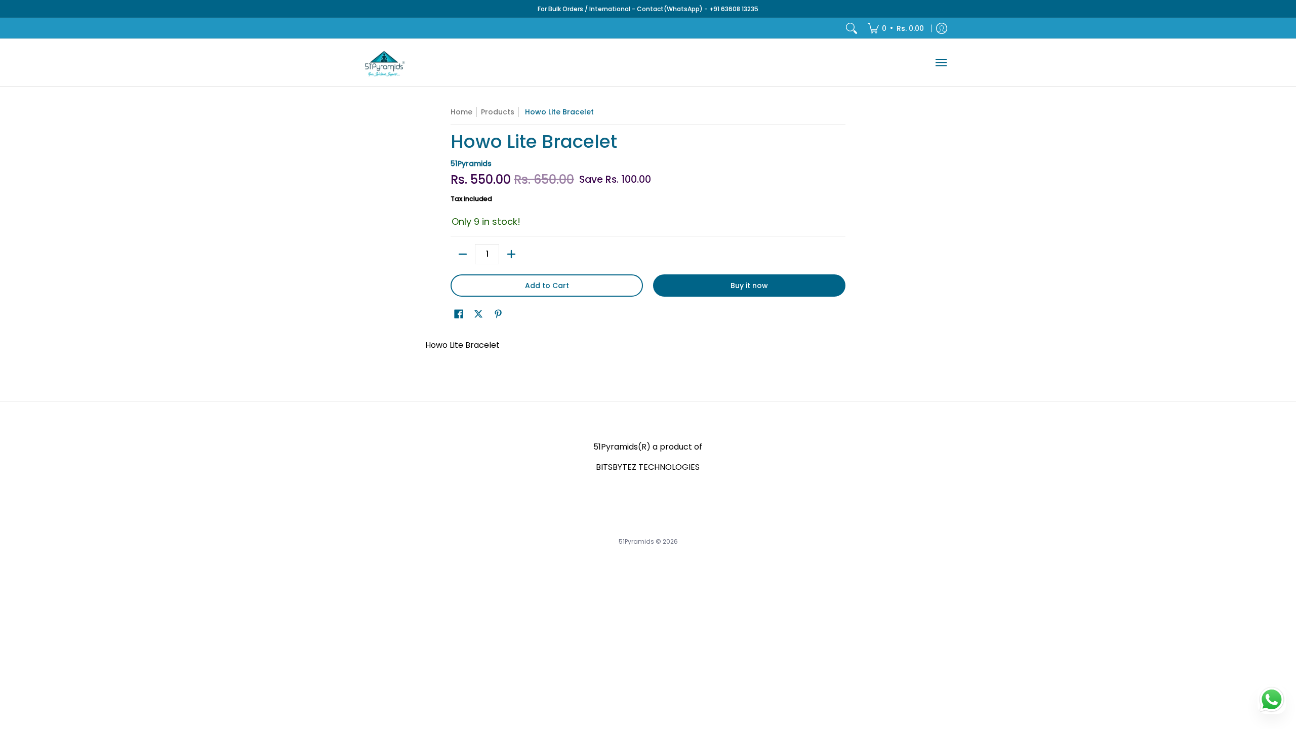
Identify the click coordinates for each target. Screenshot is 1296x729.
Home (461, 112)
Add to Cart (547, 285)
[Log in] (942, 28)
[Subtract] (463, 254)
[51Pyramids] (384, 62)
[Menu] (941, 62)
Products (497, 112)
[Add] (511, 254)
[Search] (851, 28)
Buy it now (749, 285)
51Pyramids (471, 163)
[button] (459, 314)
